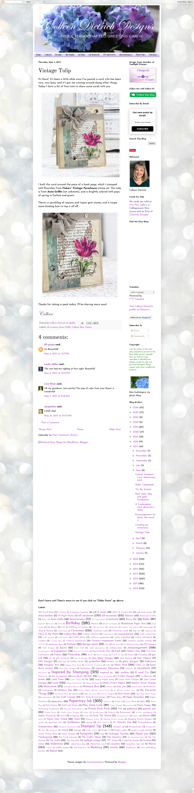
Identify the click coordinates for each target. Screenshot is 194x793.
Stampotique (135, 727)
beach (51, 624)
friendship (143, 655)
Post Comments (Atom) (65, 435)
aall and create (144, 612)
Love (55, 683)
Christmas (77, 630)
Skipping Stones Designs (140, 719)
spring (89, 722)
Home (38, 55)
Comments (139, 336)
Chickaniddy (148, 627)
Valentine (56, 743)
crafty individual (122, 637)
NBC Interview (90, 694)
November (142, 456)
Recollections (98, 712)
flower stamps (102, 655)
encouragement (138, 647)
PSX (120, 709)
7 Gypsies (62, 612)
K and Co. (142, 672)
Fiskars (88, 327)
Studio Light (120, 730)
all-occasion (109, 615)
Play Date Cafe (92, 705)
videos (49, 748)
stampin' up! (119, 727)
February (141, 548)
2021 (136, 427)
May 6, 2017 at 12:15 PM (57, 373)
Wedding (96, 747)
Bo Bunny (52, 627)
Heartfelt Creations (93, 665)
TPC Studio (112, 740)
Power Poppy (144, 705)
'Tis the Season (143, 489)
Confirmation (108, 634)
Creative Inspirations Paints (106, 641)
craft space (63, 637)
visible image (62, 748)
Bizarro (94, 624)
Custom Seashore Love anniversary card (145, 477)
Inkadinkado (143, 668)
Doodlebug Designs (131, 644)
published (132, 709)
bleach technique (110, 624)
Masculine (50, 686)
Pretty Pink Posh (99, 708)
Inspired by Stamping (70, 672)
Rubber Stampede (47, 716)
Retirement (125, 712)
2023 (136, 417)
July (138, 465)
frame (131, 655)
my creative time (127, 690)
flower (90, 655)
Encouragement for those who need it (145, 518)
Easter (63, 648)
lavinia (41, 679)
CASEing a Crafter (78, 627)
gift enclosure (62, 658)
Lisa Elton (50, 384)
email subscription (97, 648)
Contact (48, 55)
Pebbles (118, 702)
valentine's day (77, 744)
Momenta (151, 687)
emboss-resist (116, 648)
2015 (136, 564)
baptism (41, 624)
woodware (131, 748)
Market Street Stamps (144, 683)
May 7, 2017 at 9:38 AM (57, 396)
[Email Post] (82, 323)
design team (90, 644)
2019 (136, 437)
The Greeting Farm (135, 737)
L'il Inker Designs (125, 676)
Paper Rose (116, 697)
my (115, 690)
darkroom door (55, 644)
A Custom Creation (79, 612)
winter (114, 747)
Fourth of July (118, 655)
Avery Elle (131, 619)
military (110, 687)
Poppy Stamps (116, 705)
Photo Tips (140, 55)
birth (60, 624)
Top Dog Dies (72, 740)
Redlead (111, 712)
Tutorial (147, 740)
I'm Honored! (94, 55)
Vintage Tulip (142, 532)
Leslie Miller (51, 364)
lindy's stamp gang (104, 679)
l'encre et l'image (105, 676)
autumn (113, 619)
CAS (63, 627)
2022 (136, 422)
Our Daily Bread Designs (93, 697)
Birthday (73, 623)
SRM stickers (103, 722)
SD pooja (49, 345)
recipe (85, 712)
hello (108, 665)
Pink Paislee (51, 705)
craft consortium (148, 634)
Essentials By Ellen (102, 651)
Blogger (122, 762)
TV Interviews (109, 55)
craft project (48, 637)
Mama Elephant (92, 683)
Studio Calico (91, 730)
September (142, 461)
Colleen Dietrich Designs (42, 8)
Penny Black (131, 702)
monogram (47, 690)
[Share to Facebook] (95, 323)
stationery (53, 730)
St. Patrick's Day (122, 722)
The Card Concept (67, 737)
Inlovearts (42, 673)
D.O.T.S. (41, 644)
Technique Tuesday (118, 734)
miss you (121, 686)
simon (40, 719)
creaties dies (56, 641)
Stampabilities (145, 722)
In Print (81, 55)
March (139, 543)
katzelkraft (77, 676)
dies (106, 644)
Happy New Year (73, 665)
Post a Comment (50, 423)
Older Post (115, 429)
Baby (146, 619)
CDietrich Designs (138, 215)
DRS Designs (149, 644)
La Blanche (146, 676)
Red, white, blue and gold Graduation (143, 497)
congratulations (125, 634)
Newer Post (45, 429)
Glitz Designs (45, 661)
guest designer (130, 661)
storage (77, 730)
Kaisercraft (43, 676)
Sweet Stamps (68, 734)
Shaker (135, 716)
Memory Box (91, 686)
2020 (136, 432)
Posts (136, 331)
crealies (42, 641)
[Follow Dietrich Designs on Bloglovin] (140, 319)
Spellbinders (73, 722)
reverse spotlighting (144, 712)
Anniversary (77, 619)
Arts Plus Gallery (138, 205)
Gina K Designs (80, 658)
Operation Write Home (146, 694)
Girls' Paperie (144, 658)
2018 (136, 442)
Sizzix (77, 719)
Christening (62, 631)
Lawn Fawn (58, 679)
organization (47, 697)
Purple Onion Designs (70, 712)
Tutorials (153, 55)
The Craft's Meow (91, 737)
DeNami (71, 644)
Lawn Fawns (75, 680)
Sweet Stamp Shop (47, 734)
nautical (76, 694)
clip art (136, 631)
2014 (136, 569)
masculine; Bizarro (71, 687)
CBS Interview (98, 627)
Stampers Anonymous (67, 727)
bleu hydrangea (126, 55)
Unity (41, 744)
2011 (135, 584)
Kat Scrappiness (59, 676)
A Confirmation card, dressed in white (144, 507)
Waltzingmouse (80, 748)
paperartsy (57, 701)
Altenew (129, 616)
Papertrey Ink (80, 701)
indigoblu (129, 668)
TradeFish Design (130, 740)
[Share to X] (92, 323)
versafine (115, 744)
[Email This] (87, 323)
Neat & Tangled (107, 694)
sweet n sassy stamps (141, 730)
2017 (136, 446)
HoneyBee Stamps (67, 668)
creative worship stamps (140, 641)
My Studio (70, 55)
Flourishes (74, 654)
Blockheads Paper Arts (133, 624)
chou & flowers (45, 631)
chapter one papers (130, 627)
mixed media (137, 687)
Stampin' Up (91, 726)
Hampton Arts (51, 665)
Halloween (150, 661)
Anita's (44, 619)
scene (63, 716)
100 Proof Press (46, 612)
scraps (86, 716)
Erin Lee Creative (81, 651)
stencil (64, 730)
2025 (136, 412)
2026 (136, 408)
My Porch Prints (61, 694)
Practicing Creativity (48, 709)
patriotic (107, 702)
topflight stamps (92, 740)
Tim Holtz (55, 740)
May (138, 470)
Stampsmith (151, 727)
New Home (124, 694)
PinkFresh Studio (70, 705)
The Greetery (114, 737)
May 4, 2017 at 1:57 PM (56, 354)
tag (102, 734)
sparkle (41, 722)
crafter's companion (100, 637)
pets (142, 701)
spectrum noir (55, 722)
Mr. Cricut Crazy (102, 690)
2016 (136, 559)
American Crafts (148, 616)
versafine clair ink (135, 744)
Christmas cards (120, 631)
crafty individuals (143, 637)
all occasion (52, 327)
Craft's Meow (79, 637)
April (139, 538)
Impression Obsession (107, 668)
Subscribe (142, 129)
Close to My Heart (48, 634)
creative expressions (76, 641)
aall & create (100, 612)
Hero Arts (120, 664)
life (86, 679)
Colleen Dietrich (91, 634)
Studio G (105, 730)
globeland (62, 662)
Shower (146, 716)
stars (43, 730)
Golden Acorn (77, 661)
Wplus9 (53, 751)
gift (50, 658)
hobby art (140, 665)
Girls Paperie (126, 658)
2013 (136, 574)
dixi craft (116, 644)
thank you (141, 733)
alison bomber (45, 616)
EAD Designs (48, 648)
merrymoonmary (95, 762)
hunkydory (85, 668)
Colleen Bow (78, 327)
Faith (117, 651)
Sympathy (86, 733)
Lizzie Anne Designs (129, 679)
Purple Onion (50, 712)
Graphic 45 (112, 661)
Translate (139, 299)
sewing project (123, 716)
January (140, 553)
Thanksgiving (45, 737)
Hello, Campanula (144, 485)
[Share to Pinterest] (97, 323)
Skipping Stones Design (113, 719)
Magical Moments (74, 683)
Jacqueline (50, 407)
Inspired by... (107, 672)
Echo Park (79, 648)
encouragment (44, 651)
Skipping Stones (92, 719)
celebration (113, 627)
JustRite (124, 672)
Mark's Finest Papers (114, 683)
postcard (129, 705)
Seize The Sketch (102, 716)
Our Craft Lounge (65, 697)
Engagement (60, 651)
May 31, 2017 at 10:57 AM (58, 416)
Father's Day (133, 651)
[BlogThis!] (90, 323)
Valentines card (98, 744)
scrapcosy (74, 716)
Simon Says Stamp (57, 719)
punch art (149, 708)
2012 (136, 579)
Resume (58, 55)
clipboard (149, 631)
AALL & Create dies (122, 612)
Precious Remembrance (74, 709)
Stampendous (45, 727)
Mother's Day (64, 690)
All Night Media (66, 616)
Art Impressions (98, 619)
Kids (89, 676)
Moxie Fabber (85, 690)
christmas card (100, 631)
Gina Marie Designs (102, 658)
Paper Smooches (135, 697)
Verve (152, 743)
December (142, 451)
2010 (136, 588)
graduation (94, 661)
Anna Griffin (65, 327)
